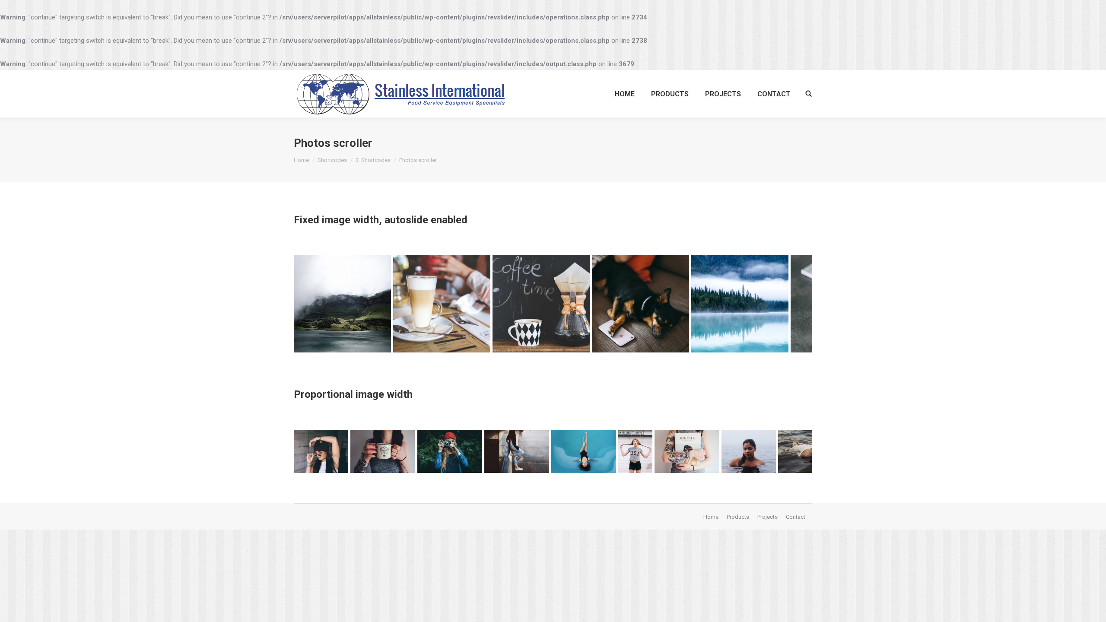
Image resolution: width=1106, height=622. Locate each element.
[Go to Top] (1092, 608)
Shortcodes (332, 160)
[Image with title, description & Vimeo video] (640, 303)
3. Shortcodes (373, 160)
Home (301, 160)
